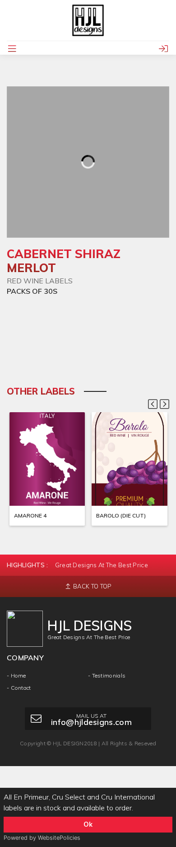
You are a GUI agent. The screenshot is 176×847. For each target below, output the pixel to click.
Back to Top (92, 586)
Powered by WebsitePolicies (42, 837)
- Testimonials (106, 675)
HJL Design (68, 743)
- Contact (19, 687)
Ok (88, 824)
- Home (16, 675)
